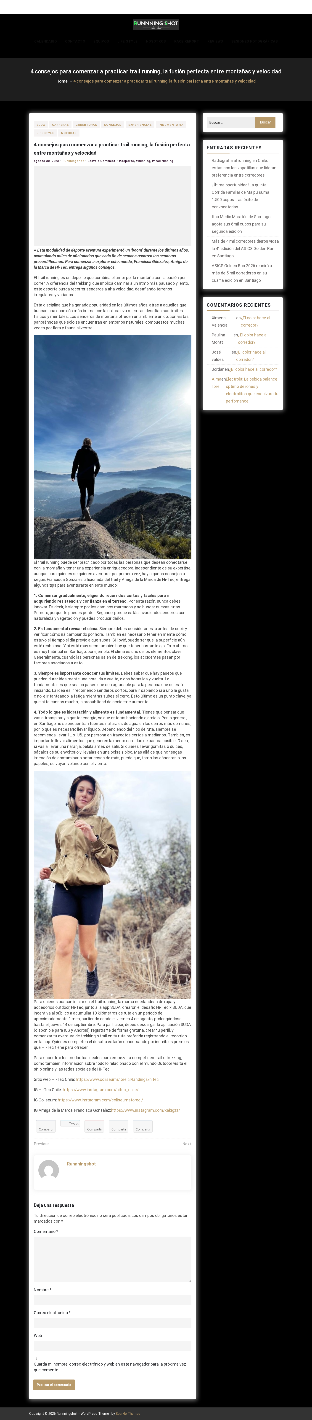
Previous (42, 1144)
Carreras (60, 124)
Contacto (75, 41)
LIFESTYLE (45, 133)
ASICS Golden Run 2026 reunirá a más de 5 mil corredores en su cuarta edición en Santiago (242, 273)
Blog (41, 124)
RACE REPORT (186, 41)
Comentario (46, 1231)
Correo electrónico (52, 1312)
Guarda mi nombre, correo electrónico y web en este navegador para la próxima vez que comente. (110, 1367)
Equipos (101, 41)
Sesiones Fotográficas (254, 41)
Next (186, 1144)
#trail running (162, 161)
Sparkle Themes (128, 1414)
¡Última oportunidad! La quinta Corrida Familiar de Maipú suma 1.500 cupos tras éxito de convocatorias (240, 196)
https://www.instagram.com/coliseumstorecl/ (100, 1100)
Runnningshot (73, 161)
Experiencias (140, 124)
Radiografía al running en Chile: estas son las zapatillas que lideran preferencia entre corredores (244, 167)
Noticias (69, 133)
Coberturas (86, 124)
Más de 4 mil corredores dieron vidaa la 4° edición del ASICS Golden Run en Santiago (245, 248)
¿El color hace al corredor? (255, 321)
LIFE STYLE (127, 41)
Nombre (42, 1289)
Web (38, 1335)
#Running (143, 161)
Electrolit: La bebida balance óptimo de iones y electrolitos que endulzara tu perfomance (252, 390)
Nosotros (156, 41)
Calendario (45, 41)
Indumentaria (171, 124)
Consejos (113, 124)
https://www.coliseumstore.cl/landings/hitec (117, 1079)
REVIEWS (215, 41)
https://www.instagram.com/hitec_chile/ (100, 1089)
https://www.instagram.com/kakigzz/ (145, 1110)
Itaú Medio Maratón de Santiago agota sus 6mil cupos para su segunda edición (241, 224)
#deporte (126, 161)
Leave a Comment (101, 161)
